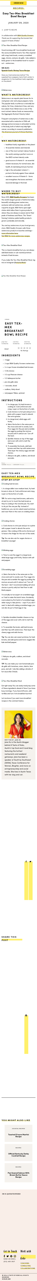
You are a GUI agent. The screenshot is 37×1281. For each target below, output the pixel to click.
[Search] (5, 14)
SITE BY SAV (6, 1279)
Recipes (18, 1147)
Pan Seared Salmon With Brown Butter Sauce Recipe (18, 1175)
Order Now (18, 3)
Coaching (25, 1263)
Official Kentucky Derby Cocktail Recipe (18, 1155)
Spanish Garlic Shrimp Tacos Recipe (16, 70)
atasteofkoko (21, 263)
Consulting (26, 1266)
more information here (10, 233)
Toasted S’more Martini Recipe (18, 1136)
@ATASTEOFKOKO (14, 1194)
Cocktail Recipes (18, 1128)
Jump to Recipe (10, 30)
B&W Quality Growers (25, 35)
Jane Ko (18, 740)
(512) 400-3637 (9, 1261)
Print (6, 349)
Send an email (10, 1259)
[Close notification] (33, 3)
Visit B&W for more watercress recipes (16, 236)
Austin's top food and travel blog (18, 748)
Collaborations (28, 1268)
